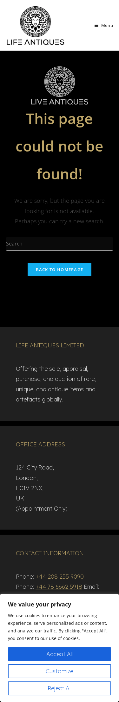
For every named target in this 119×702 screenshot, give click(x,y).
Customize (59, 671)
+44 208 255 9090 (60, 576)
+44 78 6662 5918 (59, 586)
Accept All (59, 654)
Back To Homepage (59, 269)
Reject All (59, 688)
